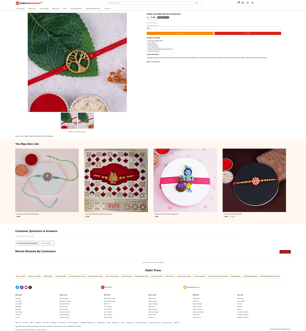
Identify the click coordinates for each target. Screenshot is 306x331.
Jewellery (239, 306)
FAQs (31, 322)
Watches (239, 309)
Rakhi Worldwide (76, 8)
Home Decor (240, 298)
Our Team (25, 322)
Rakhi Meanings (235, 276)
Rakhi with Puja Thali (65, 312)
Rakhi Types (32, 8)
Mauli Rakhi (18, 306)
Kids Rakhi (18, 298)
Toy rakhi (17, 317)
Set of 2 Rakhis (108, 306)
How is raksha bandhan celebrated (218, 276)
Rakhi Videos (129, 322)
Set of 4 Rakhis (108, 312)
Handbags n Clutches (242, 314)
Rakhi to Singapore (197, 309)
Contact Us (46, 322)
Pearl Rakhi (18, 309)
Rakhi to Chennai (152, 309)
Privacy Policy (62, 322)
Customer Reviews (154, 322)
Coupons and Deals (167, 322)
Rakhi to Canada (197, 306)
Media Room (115, 322)
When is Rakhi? (20, 276)
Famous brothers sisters (184, 276)
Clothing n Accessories (243, 317)
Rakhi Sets (55, 8)
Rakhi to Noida (152, 314)
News (122, 322)
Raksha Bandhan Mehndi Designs (270, 276)
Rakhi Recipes (48, 276)
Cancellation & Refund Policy (87, 322)
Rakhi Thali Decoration (112, 276)
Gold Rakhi (18, 314)
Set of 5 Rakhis (108, 314)
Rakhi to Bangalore (153, 303)
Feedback (37, 322)
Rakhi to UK (196, 301)
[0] (238, 3)
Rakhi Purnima (170, 276)
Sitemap (176, 322)
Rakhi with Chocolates (65, 301)
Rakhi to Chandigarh (153, 312)
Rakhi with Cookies (64, 317)
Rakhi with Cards (64, 309)
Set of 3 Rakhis (108, 309)
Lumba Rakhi (18, 303)
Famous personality (199, 276)
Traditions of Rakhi (60, 276)
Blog (108, 322)
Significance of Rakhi (35, 276)
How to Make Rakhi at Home (77, 276)
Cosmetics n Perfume (242, 312)
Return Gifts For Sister (109, 301)
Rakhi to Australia (197, 303)
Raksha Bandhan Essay (141, 276)
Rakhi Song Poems (157, 276)
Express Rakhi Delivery (92, 8)
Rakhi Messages (127, 276)
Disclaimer (53, 322)
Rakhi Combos (44, 8)
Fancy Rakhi (18, 301)
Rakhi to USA (196, 298)
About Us (17, 322)
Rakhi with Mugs (108, 317)
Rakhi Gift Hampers (65, 314)
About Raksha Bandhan (250, 276)
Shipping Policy (101, 322)
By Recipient (20, 8)
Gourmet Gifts (240, 301)
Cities (64, 8)
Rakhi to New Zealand (198, 312)
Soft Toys (239, 303)
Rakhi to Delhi (151, 298)
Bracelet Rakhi (19, 312)
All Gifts (107, 8)
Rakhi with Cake (64, 306)
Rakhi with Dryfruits (64, 303)
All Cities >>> (151, 317)
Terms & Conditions (73, 322)
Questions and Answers (141, 322)
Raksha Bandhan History (95, 276)
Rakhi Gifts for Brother (109, 298)
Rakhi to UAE (196, 314)
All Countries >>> (197, 317)
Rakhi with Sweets (64, 298)
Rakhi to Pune (152, 306)
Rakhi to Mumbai (152, 301)
